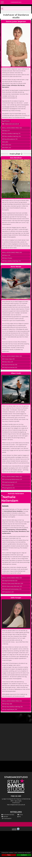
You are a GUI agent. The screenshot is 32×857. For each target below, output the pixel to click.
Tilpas (8, 855)
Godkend (24, 855)
